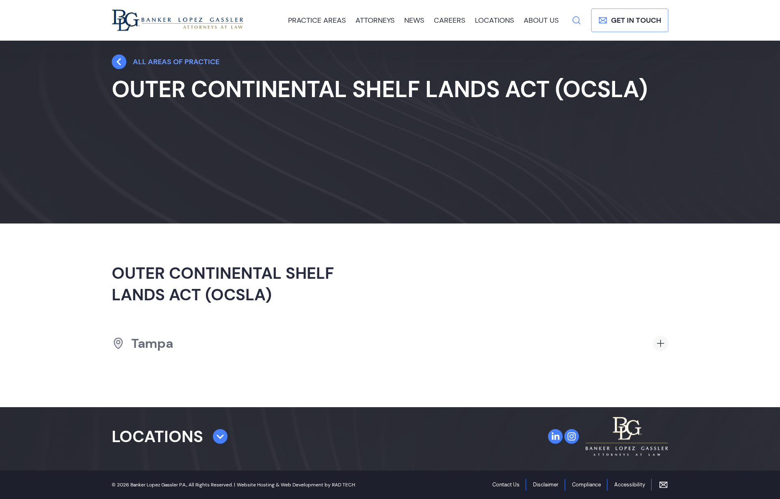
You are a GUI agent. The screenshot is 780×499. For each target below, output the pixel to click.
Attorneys (374, 20)
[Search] (576, 20)
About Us (541, 20)
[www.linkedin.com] (555, 436)
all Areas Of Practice (176, 62)
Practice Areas (317, 20)
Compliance (586, 484)
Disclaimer (546, 484)
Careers (449, 20)
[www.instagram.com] (571, 436)
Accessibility (629, 484)
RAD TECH (343, 485)
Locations (494, 20)
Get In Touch (636, 20)
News (414, 20)
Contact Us (506, 484)
